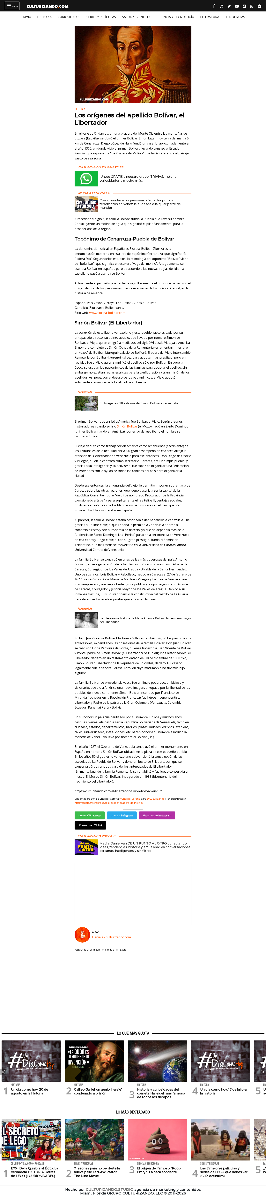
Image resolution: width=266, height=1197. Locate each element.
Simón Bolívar (127, 426)
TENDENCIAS (235, 17)
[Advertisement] (133, 991)
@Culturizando (156, 798)
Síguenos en (157, 815)
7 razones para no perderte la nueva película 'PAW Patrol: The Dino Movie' (97, 1172)
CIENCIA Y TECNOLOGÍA (176, 17)
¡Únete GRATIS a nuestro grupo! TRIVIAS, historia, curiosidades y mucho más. (138, 178)
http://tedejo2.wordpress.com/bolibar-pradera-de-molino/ (109, 802)
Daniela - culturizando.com (111, 937)
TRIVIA (26, 17)
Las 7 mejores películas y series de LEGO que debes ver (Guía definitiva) (224, 1172)
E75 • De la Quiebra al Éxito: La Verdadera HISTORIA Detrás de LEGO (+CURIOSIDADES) (34, 1172)
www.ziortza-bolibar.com (107, 313)
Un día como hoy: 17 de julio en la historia (224, 1091)
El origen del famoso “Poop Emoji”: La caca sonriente (159, 1170)
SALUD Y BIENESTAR (137, 17)
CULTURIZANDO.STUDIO (109, 1189)
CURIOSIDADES (69, 17)
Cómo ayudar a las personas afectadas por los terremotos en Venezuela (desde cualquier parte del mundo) (140, 204)
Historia (80, 109)
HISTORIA (44, 17)
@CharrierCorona (129, 798)
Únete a (89, 815)
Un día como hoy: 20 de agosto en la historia (29, 1091)
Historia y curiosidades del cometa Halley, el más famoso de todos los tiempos (161, 1093)
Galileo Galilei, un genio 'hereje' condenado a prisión (98, 1091)
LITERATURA (209, 17)
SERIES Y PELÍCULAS (101, 17)
